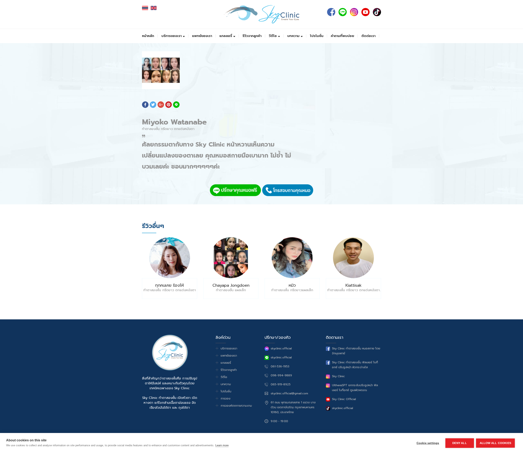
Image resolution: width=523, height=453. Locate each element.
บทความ (294, 36)
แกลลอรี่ (226, 36)
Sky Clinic (338, 376)
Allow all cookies (495, 443)
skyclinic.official (281, 348)
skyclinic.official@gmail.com (289, 393)
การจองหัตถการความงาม (236, 406)
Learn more (222, 445)
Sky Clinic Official (344, 399)
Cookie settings (428, 443)
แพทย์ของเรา (202, 36)
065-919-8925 (281, 384)
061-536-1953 (280, 366)
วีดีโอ (273, 36)
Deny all (459, 443)
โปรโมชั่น (316, 36)
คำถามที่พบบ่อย (342, 36)
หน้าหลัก (148, 36)
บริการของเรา (172, 36)
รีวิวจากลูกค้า (252, 36)
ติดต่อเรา (368, 36)
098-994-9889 (281, 375)
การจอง (225, 398)
